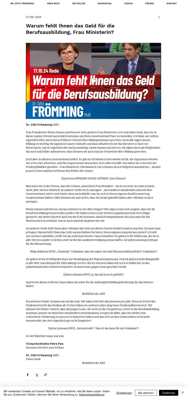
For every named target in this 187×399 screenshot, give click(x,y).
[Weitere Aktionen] (159, 17)
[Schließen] (182, 392)
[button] (104, 3)
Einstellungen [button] (124, 393)
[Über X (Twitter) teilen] (36, 374)
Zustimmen (168, 393)
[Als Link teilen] (45, 374)
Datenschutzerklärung (91, 394)
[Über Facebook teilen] (27, 374)
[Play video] (93, 81)
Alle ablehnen (146, 393)
